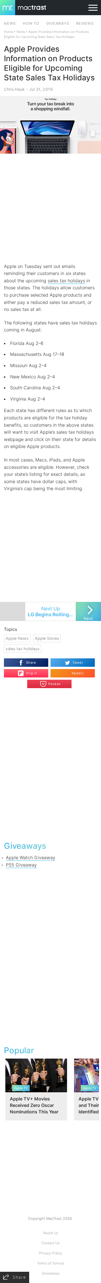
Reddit (78, 673)
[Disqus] (50, 764)
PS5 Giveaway (21, 865)
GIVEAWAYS (57, 23)
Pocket (54, 684)
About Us (50, 1233)
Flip (28, 671)
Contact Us (50, 1243)
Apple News (17, 638)
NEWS (10, 23)
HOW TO (31, 23)
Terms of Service (50, 1263)
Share (31, 663)
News (21, 32)
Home (8, 32)
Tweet (77, 663)
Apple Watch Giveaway (30, 857)
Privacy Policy (50, 1253)
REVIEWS (84, 23)
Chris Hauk (14, 89)
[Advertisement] (50, 208)
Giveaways (50, 1273)
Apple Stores (47, 638)
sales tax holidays (66, 280)
